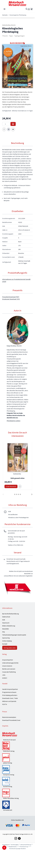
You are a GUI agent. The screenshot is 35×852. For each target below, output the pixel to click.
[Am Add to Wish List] (20, 486)
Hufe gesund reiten (17, 478)
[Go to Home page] (17, 3)
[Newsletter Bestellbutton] (17, 587)
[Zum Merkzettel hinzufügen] (4, 129)
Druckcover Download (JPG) (11, 299)
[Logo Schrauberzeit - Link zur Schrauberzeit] (17, 805)
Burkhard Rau (17, 474)
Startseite (5, 15)
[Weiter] (32, 494)
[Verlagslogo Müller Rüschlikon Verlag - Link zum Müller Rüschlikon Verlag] (17, 793)
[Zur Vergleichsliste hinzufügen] (8, 129)
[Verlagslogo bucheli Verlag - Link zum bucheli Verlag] (17, 781)
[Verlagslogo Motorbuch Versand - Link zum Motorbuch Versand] (17, 734)
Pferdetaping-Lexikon (13, 421)
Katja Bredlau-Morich (8, 25)
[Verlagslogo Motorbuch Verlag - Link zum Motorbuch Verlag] (17, 746)
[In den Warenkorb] (13, 124)
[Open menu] (4, 9)
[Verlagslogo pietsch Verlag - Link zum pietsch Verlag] (17, 757)
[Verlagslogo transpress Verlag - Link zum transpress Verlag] (17, 769)
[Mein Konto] (29, 9)
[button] (17, 66)
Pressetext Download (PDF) (10, 297)
